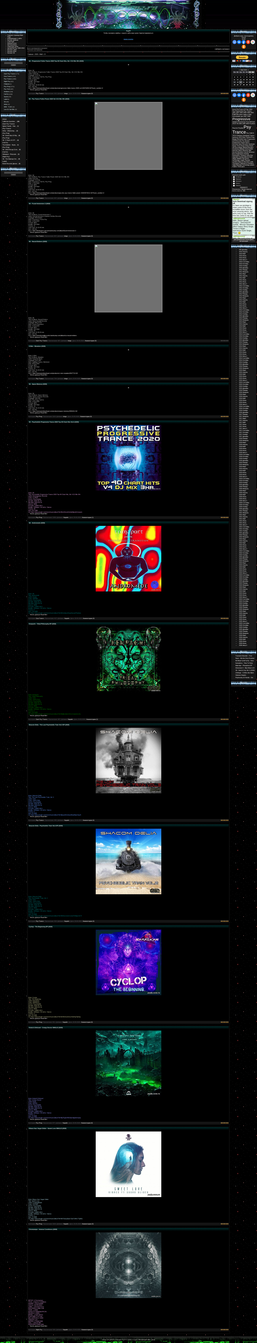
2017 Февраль (244, 416)
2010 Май (242, 253)
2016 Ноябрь (243, 410)
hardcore (235, 137)
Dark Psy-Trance (9, 74)
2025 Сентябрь (244, 623)
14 (244, 79)
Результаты (236, 189)
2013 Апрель (243, 324)
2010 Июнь (242, 255)
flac (247, 109)
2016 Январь (243, 390)
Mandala (239, 165)
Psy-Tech (7, 89)
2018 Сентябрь (244, 454)
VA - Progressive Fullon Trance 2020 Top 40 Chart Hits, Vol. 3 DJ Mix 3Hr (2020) (56, 61)
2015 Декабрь (243, 388)
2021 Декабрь (243, 533)
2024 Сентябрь (244, 599)
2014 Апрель (243, 348)
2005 (241, 112)
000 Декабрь (243, 249)
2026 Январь (243, 631)
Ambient (6, 91)
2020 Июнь (242, 496)
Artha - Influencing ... (9, 131)
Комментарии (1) (88, 517)
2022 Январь (243, 535)
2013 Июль (242, 330)
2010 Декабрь (243, 268)
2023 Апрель (243, 565)
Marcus (240, 162)
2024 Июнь (242, 593)
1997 (245, 116)
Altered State (248, 157)
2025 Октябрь (243, 625)
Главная (30, 54)
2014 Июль (242, 354)
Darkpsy (239, 135)
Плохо (238, 183)
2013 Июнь (242, 328)
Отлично (238, 177)
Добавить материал (222, 49)
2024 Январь (243, 583)
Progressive (241, 119)
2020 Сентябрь (244, 502)
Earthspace (236, 155)
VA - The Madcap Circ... (10, 159)
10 (253, 77)
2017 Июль (242, 426)
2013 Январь (243, 318)
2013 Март (242, 322)
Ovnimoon (235, 149)
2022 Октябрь (243, 553)
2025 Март (242, 611)
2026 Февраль (244, 633)
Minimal (245, 147)
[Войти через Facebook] (244, 42)
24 (253, 82)
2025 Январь (243, 607)
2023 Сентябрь (244, 575)
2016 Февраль (244, 392)
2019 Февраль (244, 464)
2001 (234, 112)
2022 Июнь (242, 545)
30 (250, 85)
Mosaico (250, 147)
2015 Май (242, 374)
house (234, 145)
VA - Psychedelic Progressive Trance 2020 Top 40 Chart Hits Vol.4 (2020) (54, 422)
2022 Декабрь (243, 557)
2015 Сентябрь (244, 382)
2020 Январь (243, 486)
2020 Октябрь (243, 504)
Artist (5, 104)
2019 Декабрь (243, 484)
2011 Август (243, 284)
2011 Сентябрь (244, 286)
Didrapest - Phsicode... (9, 154)
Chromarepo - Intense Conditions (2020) (43, 1229)
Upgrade (235, 157)
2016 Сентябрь (244, 406)
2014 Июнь (242, 352)
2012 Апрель (243, 300)
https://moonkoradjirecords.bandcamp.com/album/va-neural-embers (55, 335)
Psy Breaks (246, 141)
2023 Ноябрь (243, 579)
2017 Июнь (242, 424)
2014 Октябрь (243, 360)
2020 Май (242, 494)
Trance (252, 135)
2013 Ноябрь (243, 338)
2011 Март (242, 274)
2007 (237, 112)
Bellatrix (239, 158)
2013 (240, 137)
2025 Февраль (244, 609)
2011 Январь (243, 270)
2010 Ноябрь (243, 266)
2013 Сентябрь (244, 334)
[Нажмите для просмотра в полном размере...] (128, 490)
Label (5, 99)
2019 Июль (242, 474)
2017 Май (242, 422)
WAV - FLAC (8, 107)
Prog (252, 137)
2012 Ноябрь (243, 314)
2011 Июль (242, 282)
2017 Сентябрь (244, 430)
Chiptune (7, 84)
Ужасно (238, 185)
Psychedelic (236, 116)
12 (237, 79)
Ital (243, 158)
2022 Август (243, 549)
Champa (241, 157)
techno (241, 111)
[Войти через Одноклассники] (244, 47)
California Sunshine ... (9, 121)
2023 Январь (243, 559)
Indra (248, 155)
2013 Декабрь (243, 340)
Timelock (243, 155)
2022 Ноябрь (243, 555)
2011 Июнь (242, 280)
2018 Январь (243, 438)
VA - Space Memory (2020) (38, 384)
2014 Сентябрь (244, 358)
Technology (246, 165)
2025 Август (243, 621)
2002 (250, 109)
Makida (241, 149)
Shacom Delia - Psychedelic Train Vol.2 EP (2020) (46, 826)
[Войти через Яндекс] (248, 42)
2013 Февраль (244, 320)
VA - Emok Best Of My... (10, 135)
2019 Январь (243, 462)
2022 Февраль (244, 537)
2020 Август (243, 500)
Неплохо (238, 181)
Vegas (234, 158)
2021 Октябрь (243, 529)
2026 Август (243, 645)
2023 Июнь (242, 569)
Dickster (235, 150)
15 (247, 79)
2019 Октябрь (243, 480)
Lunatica (235, 162)
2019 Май (242, 470)
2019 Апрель (243, 468)
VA (5, 102)
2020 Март (242, 490)
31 (253, 85)
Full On (6, 94)
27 (240, 85)
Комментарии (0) (87, 93)
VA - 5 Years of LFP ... (9, 140)
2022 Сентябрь (244, 551)
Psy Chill (249, 133)
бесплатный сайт (144, 1339)
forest (234, 109)
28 (244, 85)
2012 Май (242, 302)
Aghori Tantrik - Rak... (9, 126)
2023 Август (243, 573)
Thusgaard (235, 163)
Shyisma (245, 150)
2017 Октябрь (243, 432)
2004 (240, 114)
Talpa (234, 165)
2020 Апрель (243, 492)
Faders (234, 166)
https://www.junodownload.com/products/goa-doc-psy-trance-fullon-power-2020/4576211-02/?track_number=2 (68, 193)
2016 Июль (242, 402)
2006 (249, 114)
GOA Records (237, 141)
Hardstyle (251, 144)
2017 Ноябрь (243, 434)
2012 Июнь (242, 304)
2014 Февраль (244, 344)
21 (244, 82)
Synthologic (236, 160)
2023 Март (242, 563)
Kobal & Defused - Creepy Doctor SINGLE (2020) (46, 1027)
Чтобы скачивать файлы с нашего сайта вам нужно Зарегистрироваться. (128, 33)
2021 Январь (243, 511)
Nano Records (243, 144)
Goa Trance (8, 76)
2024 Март (242, 587)
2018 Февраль (244, 440)
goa (242, 116)
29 (247, 85)
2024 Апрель (243, 589)
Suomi (6, 96)
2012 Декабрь (243, 316)
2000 (247, 123)
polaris (252, 165)
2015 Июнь (242, 376)
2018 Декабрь (243, 460)
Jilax (249, 150)
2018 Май (242, 446)
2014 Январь (243, 342)
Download (246, 135)
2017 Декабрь (243, 436)
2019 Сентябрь (244, 478)
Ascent (234, 152)
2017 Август (243, 428)
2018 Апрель (243, 444)
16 (250, 79)
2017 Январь (243, 414)
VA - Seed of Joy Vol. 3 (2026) (245, 670)
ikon (233, 153)
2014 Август (243, 356)
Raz (251, 155)
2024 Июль (242, 595)
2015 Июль (242, 378)
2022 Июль (242, 547)
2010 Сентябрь (244, 262)
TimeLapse (241, 166)
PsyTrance (240, 109)
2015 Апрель (243, 372)
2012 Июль (242, 306)
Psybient (252, 123)
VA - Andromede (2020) (37, 523)
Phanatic (247, 160)
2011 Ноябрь (243, 290)
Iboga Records (237, 139)
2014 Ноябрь (243, 362)
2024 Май (242, 591)
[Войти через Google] (253, 42)
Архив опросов (246, 189)
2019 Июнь (242, 472)
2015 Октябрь (243, 384)
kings (66, 93)
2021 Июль (242, 523)
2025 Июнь (242, 617)
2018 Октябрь (243, 456)
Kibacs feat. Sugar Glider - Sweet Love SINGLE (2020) (47, 1128)
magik (242, 160)
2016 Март (242, 394)
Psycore (235, 128)
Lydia (251, 162)
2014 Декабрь (243, 364)
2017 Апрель (243, 420)
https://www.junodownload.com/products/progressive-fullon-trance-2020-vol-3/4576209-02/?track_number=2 (68, 88)
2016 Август (243, 404)
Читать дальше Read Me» (38, 89)
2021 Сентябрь (244, 527)
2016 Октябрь (243, 408)
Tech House (241, 145)
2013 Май (242, 326)
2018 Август (243, 452)
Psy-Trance (8, 79)
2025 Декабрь (243, 629)
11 (234, 79)
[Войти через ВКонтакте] (239, 42)
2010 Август (243, 260)
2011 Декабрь (243, 292)
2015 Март (242, 370)
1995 (243, 123)
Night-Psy (7, 81)
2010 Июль (242, 258)
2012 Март (242, 298)
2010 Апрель (243, 251)
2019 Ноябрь (243, 482)
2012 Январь (243, 294)
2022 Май (242, 543)
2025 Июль (242, 619)
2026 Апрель (243, 637)
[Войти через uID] (235, 42)
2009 (244, 112)
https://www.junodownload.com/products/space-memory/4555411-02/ (55, 411)
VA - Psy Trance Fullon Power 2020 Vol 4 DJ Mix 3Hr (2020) (49, 99)
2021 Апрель (243, 517)
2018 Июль (242, 450)
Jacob (246, 152)
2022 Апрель (243, 541)
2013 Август (243, 332)
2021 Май (242, 519)
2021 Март (242, 515)
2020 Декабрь (243, 509)
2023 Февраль (244, 561)
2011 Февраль (243, 272)
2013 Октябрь (243, 336)
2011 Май (242, 278)
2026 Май (242, 639)
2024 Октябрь (243, 601)
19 (237, 82)
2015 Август (243, 380)
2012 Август (243, 308)
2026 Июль (242, 643)
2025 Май (242, 615)
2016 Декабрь (243, 412)
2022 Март (242, 539)
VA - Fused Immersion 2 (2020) (39, 203)
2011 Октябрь (243, 288)
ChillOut (245, 114)
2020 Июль (242, 498)
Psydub (240, 128)
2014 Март (242, 346)
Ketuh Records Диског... (10, 163)
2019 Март (242, 466)
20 (240, 82)
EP (245, 109)
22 (247, 82)
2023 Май (242, 567)
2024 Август (243, 597)
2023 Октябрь (243, 577)
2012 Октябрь (243, 312)
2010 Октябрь (243, 264)
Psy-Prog (7, 86)
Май (41, 54)
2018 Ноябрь (243, 458)
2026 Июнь (242, 641)
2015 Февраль (244, 368)
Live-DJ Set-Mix (9, 109)
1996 (248, 112)
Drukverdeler (249, 149)
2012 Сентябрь (244, 310)
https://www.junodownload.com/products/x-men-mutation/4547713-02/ (55, 373)
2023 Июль (242, 571)
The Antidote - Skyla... (9, 145)
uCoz (153, 1339)
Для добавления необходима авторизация (244, 240)
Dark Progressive (249, 139)
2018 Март (242, 442)
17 (253, 79)
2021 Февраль (244, 513)
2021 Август (243, 525)
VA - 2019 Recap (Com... (10, 149)
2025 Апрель (243, 613)
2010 (234, 124)
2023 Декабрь (243, 581)
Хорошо (238, 179)
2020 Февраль (244, 488)
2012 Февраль (244, 296)
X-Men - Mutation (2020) (37, 346)
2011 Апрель (243, 276)
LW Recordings (237, 147)
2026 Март (242, 635)
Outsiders (250, 163)
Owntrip (246, 153)
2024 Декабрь (243, 605)
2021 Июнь (242, 521)
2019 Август (243, 476)
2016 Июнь (242, 400)
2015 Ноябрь (243, 386)
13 (240, 79)
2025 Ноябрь (243, 627)
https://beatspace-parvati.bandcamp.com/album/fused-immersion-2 (54, 230)
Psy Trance (241, 130)
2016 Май (242, 398)
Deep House (249, 145)
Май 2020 (244, 70)
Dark (253, 122)
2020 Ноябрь (243, 507)
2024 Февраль (244, 585)
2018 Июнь (242, 448)
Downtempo (242, 122)
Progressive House (238, 142)
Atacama (246, 162)
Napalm (65, 517)
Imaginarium (239, 153)
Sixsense (251, 152)
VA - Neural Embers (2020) (38, 241)
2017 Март (242, 418)
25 (234, 85)
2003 (252, 112)
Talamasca (243, 163)
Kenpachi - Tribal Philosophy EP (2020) (42, 624)
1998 (240, 123)
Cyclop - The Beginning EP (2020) (40, 926)
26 (237, 85)
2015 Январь (243, 366)
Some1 (247, 158)
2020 (36, 54)
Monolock (240, 152)
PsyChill (248, 122)
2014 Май (242, 350)
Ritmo (240, 150)
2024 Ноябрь (243, 603)
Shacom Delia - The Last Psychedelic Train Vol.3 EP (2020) (49, 725)
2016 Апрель (243, 396)
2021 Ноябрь (243, 531)
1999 (248, 116)
